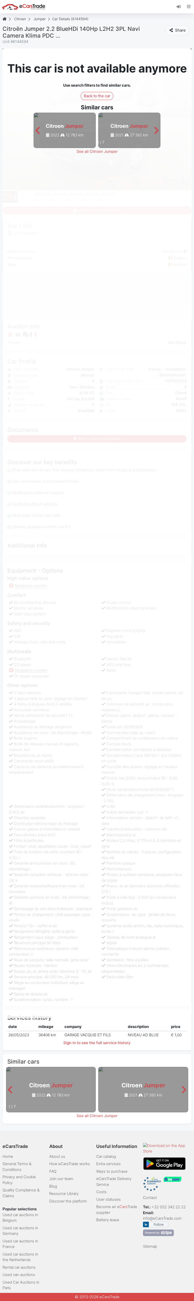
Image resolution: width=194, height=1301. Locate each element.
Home (8, 1156)
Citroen (20, 19)
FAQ (52, 1171)
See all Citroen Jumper (97, 151)
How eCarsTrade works (69, 1163)
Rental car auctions (19, 1267)
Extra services (108, 1163)
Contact (150, 1197)
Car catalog (106, 1156)
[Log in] (180, 6)
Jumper (40, 19)
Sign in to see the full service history (97, 1042)
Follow (159, 1224)
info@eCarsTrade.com (162, 1218)
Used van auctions (19, 1274)
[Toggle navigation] (188, 6)
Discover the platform (68, 1201)
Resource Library (64, 1193)
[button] (37, 130)
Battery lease (107, 1219)
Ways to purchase (112, 1171)
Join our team (61, 1178)
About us (57, 1156)
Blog (53, 1186)
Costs (101, 1191)
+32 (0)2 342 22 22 (169, 1207)
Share (180, 30)
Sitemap (150, 1246)
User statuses (108, 1199)
